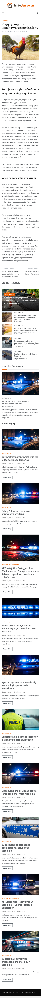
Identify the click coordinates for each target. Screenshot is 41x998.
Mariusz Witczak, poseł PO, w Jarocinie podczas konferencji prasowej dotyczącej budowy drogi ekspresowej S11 (25, 331)
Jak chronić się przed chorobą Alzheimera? (32, 272)
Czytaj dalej (7, 477)
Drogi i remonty (9, 294)
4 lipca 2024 (18, 334)
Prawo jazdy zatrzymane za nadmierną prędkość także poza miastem (19, 628)
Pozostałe (5, 21)
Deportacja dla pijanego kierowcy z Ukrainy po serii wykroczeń (20, 738)
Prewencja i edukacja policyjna (10, 564)
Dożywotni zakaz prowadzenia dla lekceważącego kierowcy (15, 402)
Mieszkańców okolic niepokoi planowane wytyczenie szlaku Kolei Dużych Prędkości (25, 317)
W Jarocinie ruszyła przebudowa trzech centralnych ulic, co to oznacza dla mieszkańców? (20, 301)
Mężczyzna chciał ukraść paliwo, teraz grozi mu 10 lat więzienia (19, 792)
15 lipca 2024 (19, 321)
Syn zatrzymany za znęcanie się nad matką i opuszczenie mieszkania (19, 685)
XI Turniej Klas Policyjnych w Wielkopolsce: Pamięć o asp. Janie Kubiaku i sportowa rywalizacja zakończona (20, 573)
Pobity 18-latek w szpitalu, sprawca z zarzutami (16, 513)
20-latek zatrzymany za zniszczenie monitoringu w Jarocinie (16, 962)
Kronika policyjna (6, 398)
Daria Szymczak (22, 31)
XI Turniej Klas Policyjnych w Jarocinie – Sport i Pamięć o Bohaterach (17, 905)
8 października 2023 (21, 359)
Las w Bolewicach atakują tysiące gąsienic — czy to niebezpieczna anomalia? (10, 274)
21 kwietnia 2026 (8, 406)
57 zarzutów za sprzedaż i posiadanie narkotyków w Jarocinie (16, 847)
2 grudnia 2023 (19, 346)
